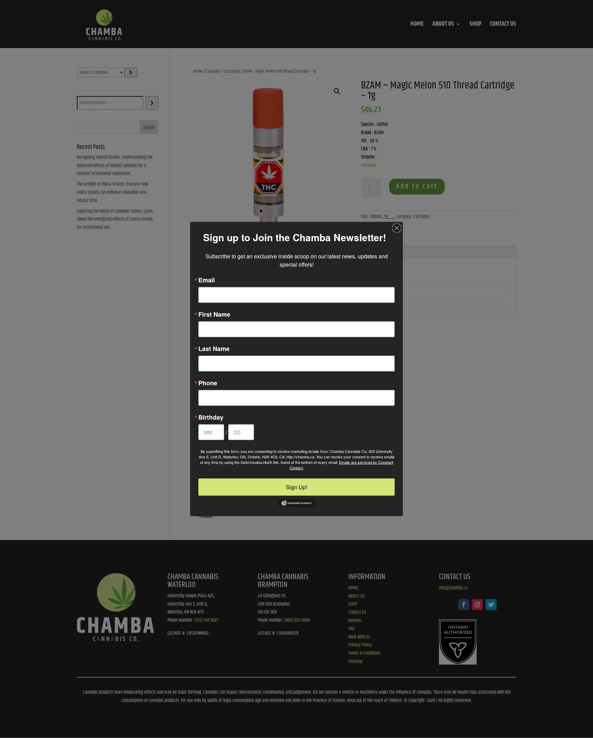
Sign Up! (296, 487)
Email (206, 280)
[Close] (397, 228)
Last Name (214, 348)
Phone (207, 382)
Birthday (210, 417)
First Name (214, 314)
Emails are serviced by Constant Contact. (341, 464)
